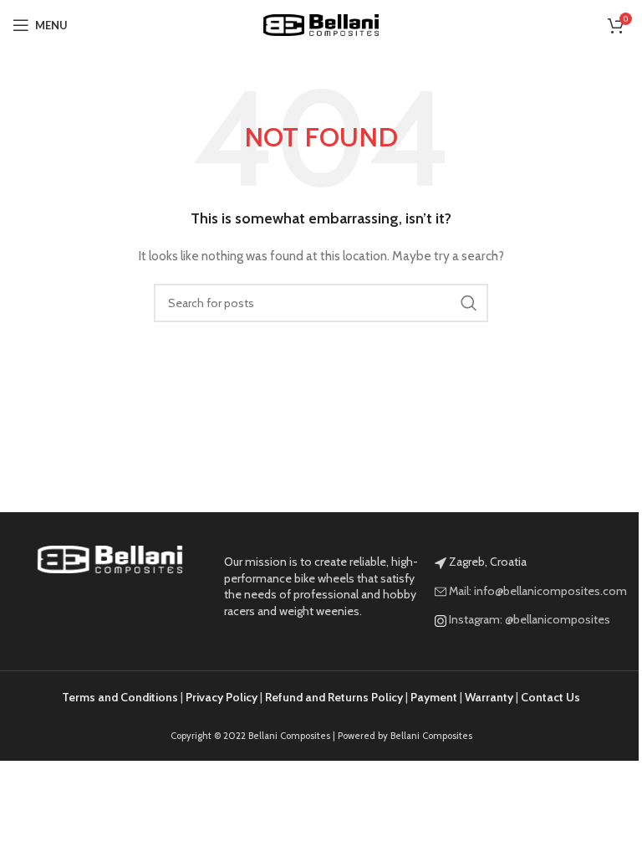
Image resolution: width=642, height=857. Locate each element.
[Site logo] (321, 23)
